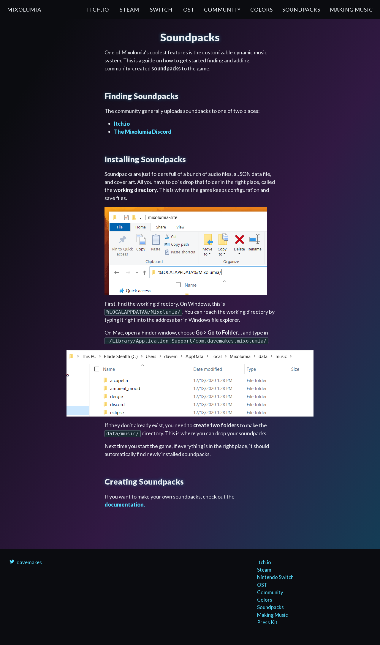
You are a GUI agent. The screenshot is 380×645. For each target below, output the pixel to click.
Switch (161, 9)
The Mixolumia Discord (142, 131)
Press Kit (267, 622)
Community (222, 9)
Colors (261, 9)
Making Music (351, 9)
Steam (129, 9)
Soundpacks (301, 9)
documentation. (124, 504)
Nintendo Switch (275, 577)
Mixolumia (24, 9)
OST (188, 9)
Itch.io (98, 9)
